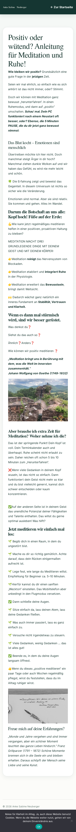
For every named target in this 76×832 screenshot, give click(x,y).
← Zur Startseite (61, 7)
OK (39, 826)
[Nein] (71, 821)
